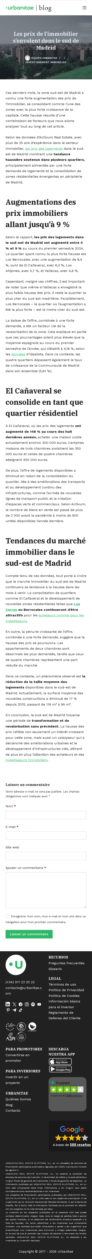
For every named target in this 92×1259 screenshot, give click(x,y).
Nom (11, 806)
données (18, 354)
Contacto (13, 1110)
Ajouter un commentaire (26, 868)
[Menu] (84, 8)
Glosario (55, 969)
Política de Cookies (64, 996)
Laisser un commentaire (29, 934)
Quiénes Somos (18, 1099)
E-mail (12, 827)
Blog (9, 1105)
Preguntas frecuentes (67, 963)
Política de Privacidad (66, 990)
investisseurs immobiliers (27, 760)
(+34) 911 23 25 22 (20, 982)
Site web (12, 847)
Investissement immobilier (46, 62)
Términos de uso (62, 984)
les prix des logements (44, 149)
